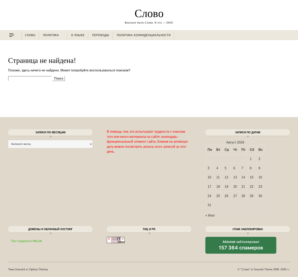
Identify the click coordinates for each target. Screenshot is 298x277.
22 (251, 186)
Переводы (100, 35)
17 (209, 186)
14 (243, 177)
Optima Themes (38, 269)
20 (235, 186)
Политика (51, 35)
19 (226, 186)
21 (243, 186)
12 (226, 177)
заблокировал (241, 246)
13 (235, 177)
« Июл (210, 215)
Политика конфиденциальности (144, 35)
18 (218, 186)
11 (218, 177)
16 (260, 177)
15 (251, 177)
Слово (149, 13)
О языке (78, 35)
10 (209, 177)
